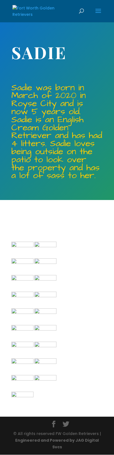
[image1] (22, 346)
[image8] (22, 279)
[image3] (45, 279)
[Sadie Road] (45, 246)
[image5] (22, 312)
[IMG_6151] (22, 246)
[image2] (22, 262)
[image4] (45, 262)
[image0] (45, 362)
